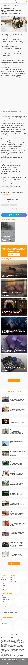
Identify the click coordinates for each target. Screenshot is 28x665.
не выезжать (5, 179)
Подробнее (8, 663)
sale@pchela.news (5, 621)
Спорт (2, 583)
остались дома (5, 194)
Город (2, 577)
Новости (12, 577)
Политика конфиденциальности (9, 612)
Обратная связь (14, 581)
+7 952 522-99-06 (5, 608)
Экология (3, 579)
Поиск (11, 579)
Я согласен (18, 663)
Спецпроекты (4, 589)
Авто (2, 581)
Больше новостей (14, 380)
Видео (2, 587)
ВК (23, 5)
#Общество (13, 205)
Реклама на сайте (5, 623)
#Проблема (5, 205)
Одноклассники (5, 599)
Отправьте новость (14, 254)
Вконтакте (3, 597)
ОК (26, 5)
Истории (3, 585)
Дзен (2, 601)
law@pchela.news (19, 656)
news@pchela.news (6, 610)
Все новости (14, 563)
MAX (21, 5)
